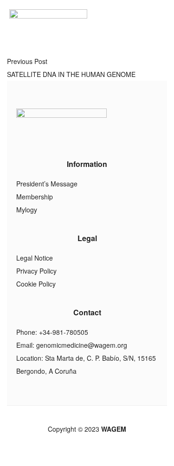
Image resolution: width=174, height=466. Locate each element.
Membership (34, 196)
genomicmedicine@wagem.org (81, 345)
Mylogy (26, 209)
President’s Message (46, 183)
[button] (162, 21)
